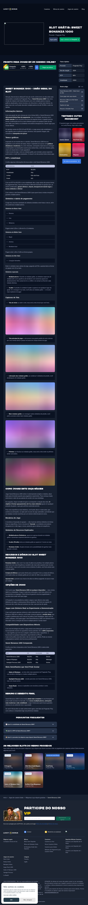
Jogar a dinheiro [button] (68, 39)
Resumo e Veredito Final (66, 108)
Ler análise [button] (12, 68)
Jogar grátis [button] (53, 39)
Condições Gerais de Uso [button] (10, 841)
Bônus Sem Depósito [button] (30, 841)
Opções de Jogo (64, 105)
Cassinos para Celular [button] (51, 847)
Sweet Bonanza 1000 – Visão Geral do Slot (69, 91)
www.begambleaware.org (51, 892)
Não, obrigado (27, 900)
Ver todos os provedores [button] (70, 161)
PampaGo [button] (12, 66)
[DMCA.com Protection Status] (75, 833)
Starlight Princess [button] (8, 872)
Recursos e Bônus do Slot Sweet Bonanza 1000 (69, 100)
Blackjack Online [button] (7, 864)
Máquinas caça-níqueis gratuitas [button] (35, 797)
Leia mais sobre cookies (10, 895)
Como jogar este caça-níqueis (68, 96)
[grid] (30, 172)
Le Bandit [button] (6, 875)
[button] (10, 9)
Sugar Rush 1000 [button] (8, 867)
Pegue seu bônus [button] (48, 67)
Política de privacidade (41, 824)
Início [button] (5, 797)
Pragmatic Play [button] (60, 35)
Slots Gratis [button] (6, 859)
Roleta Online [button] (7, 861)
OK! (11, 900)
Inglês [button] (25, 861)
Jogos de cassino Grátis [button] (16, 797)
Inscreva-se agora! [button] (62, 818)
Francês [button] (26, 859)
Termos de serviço (53, 824)
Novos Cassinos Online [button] (51, 844)
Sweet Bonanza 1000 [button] (54, 797)
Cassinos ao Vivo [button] (49, 841)
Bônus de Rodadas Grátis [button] (31, 844)
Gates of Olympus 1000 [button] (9, 870)
